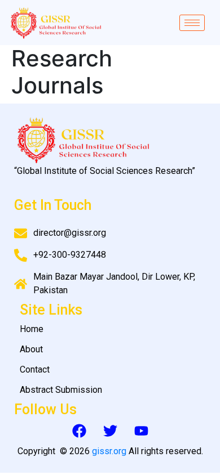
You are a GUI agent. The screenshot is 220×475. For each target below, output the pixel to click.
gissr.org (109, 451)
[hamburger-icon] (192, 23)
